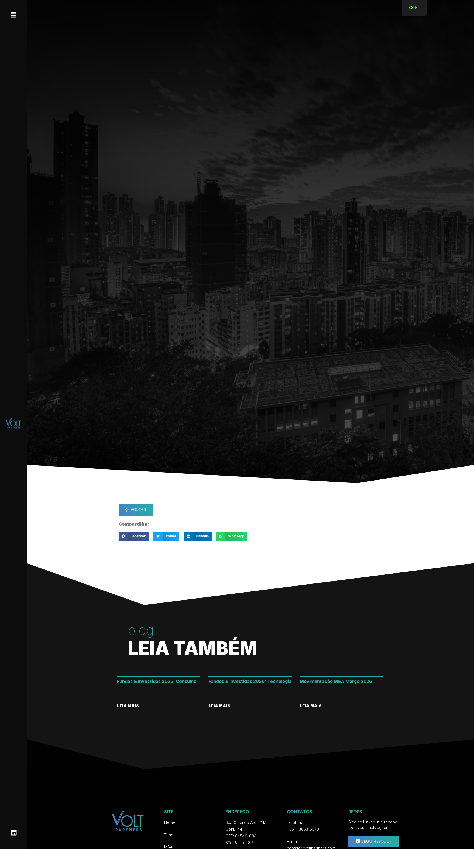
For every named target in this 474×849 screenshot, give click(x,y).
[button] (134, 536)
